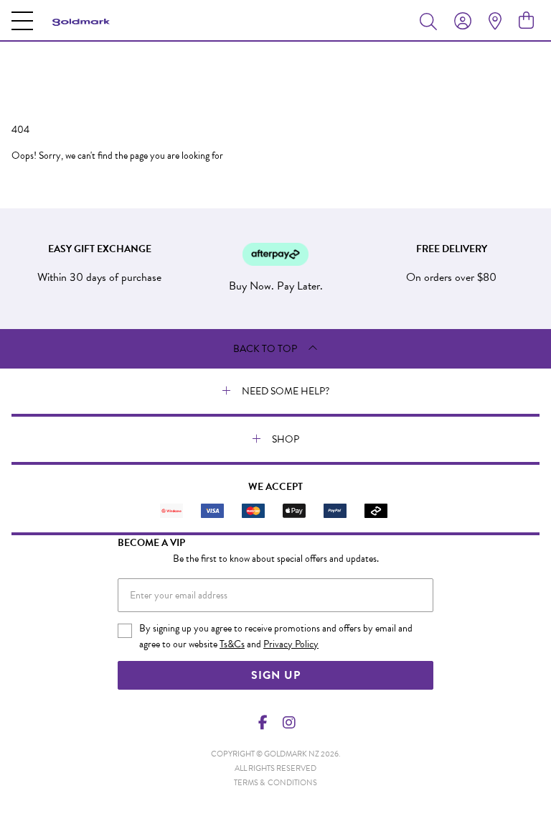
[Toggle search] (431, 20)
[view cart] (526, 21)
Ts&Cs (232, 644)
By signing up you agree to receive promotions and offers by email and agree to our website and (276, 636)
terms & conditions (275, 783)
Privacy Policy (291, 644)
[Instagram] (288, 723)
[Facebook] (263, 723)
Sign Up (276, 675)
